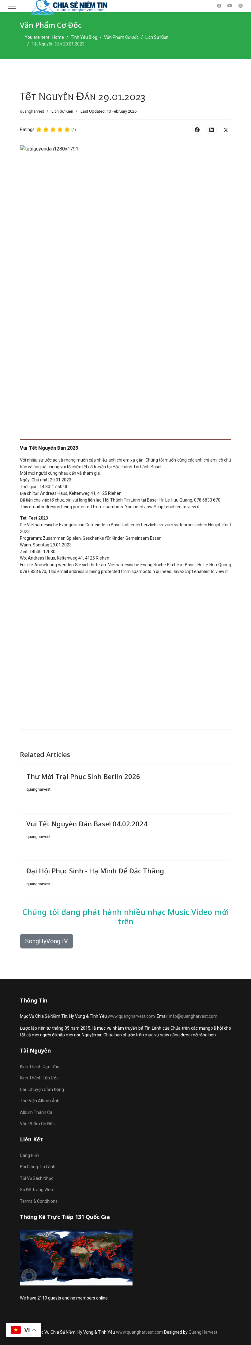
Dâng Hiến (29, 1155)
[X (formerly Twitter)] (226, 130)
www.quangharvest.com (131, 1016)
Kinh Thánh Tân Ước (39, 1077)
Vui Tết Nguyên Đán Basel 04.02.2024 (87, 823)
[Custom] (240, 5)
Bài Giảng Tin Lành (37, 1166)
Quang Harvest (203, 1332)
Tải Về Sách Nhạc (36, 1178)
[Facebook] (219, 5)
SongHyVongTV (46, 941)
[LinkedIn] (211, 130)
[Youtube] (229, 5)
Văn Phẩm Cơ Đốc (37, 1123)
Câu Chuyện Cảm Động (42, 1089)
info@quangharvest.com (193, 1016)
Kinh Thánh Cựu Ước (39, 1066)
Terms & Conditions (39, 1201)
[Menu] (12, 6)
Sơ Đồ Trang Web (36, 1189)
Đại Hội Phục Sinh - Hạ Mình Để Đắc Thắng (95, 870)
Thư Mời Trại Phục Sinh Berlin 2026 (83, 776)
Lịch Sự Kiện (62, 111)
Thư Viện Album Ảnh (39, 1100)
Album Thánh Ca (36, 1112)
